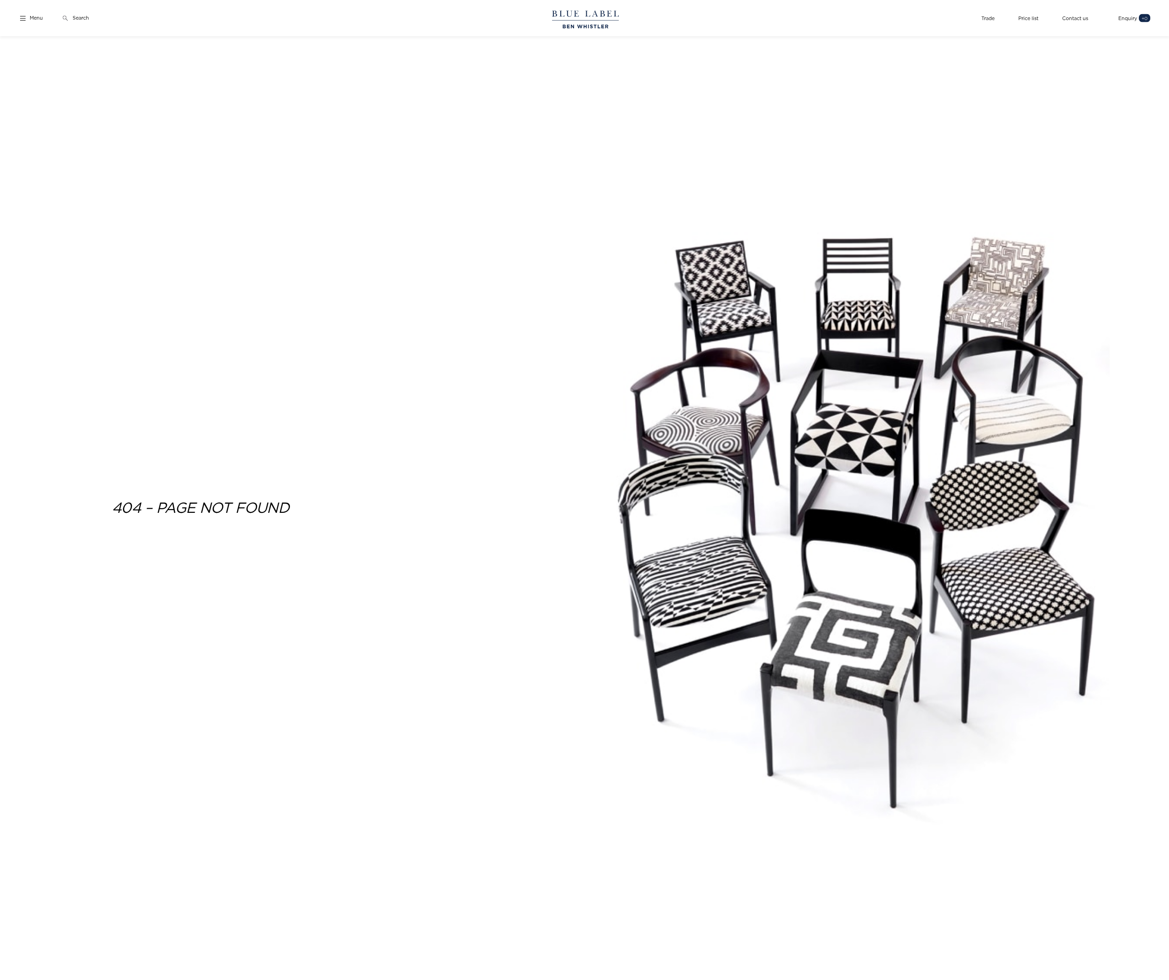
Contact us (1075, 18)
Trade (988, 18)
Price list (1028, 18)
